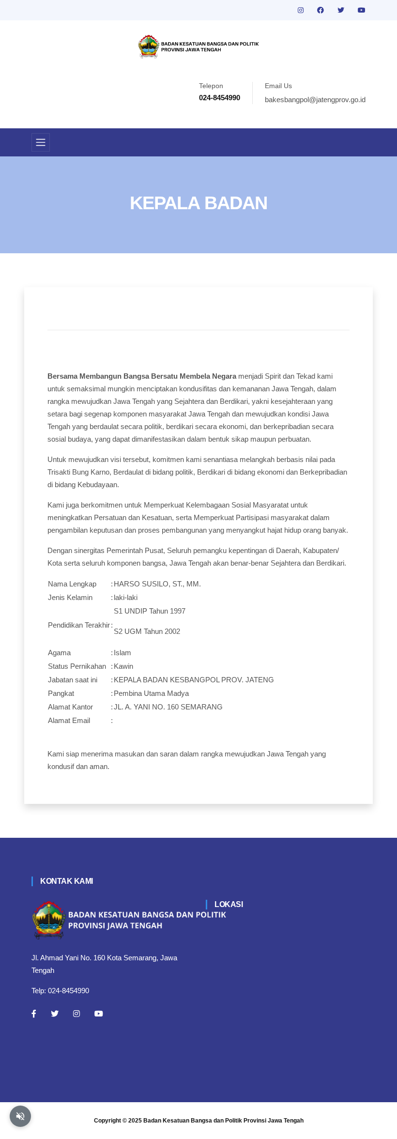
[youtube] (361, 10)
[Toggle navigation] (40, 142)
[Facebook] (34, 1013)
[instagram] (301, 10)
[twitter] (342, 10)
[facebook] (321, 10)
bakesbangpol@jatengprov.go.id (315, 99)
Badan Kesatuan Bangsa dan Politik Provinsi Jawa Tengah (223, 1120)
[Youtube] (98, 1013)
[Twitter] (55, 1013)
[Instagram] (76, 1013)
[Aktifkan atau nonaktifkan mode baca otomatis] (20, 1116)
